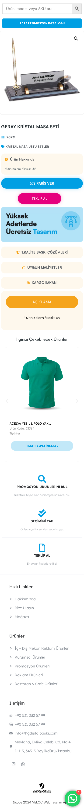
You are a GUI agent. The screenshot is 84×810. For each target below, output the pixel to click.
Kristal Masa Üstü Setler (27, 146)
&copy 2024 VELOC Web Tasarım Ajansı (42, 802)
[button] (76, 38)
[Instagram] (13, 764)
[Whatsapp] (23, 764)
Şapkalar (30, 433)
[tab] (42, 302)
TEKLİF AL (39, 199)
